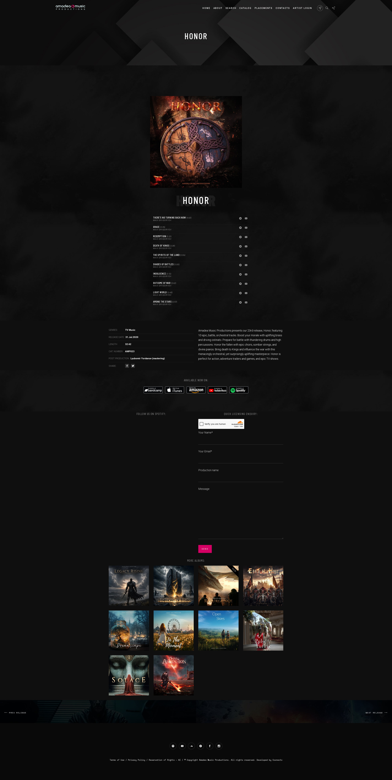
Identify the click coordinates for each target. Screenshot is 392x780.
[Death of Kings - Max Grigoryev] (147, 247)
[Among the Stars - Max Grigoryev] (147, 303)
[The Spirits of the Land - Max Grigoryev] (147, 257)
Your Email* (205, 451)
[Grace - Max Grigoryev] (147, 229)
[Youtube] (246, 218)
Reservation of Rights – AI (165, 759)
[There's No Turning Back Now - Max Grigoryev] (147, 219)
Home (206, 8)
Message (203, 488)
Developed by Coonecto (269, 759)
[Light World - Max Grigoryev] (147, 294)
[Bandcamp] (240, 218)
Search (231, 8)
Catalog (245, 8)
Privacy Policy (136, 759)
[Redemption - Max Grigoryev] (147, 238)
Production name (208, 470)
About (217, 8)
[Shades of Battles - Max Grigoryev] (147, 266)
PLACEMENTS (264, 8)
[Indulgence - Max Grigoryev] (147, 275)
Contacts (283, 8)
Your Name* (205, 432)
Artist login (302, 8)
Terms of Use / (119, 759)
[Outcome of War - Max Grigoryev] (147, 285)
